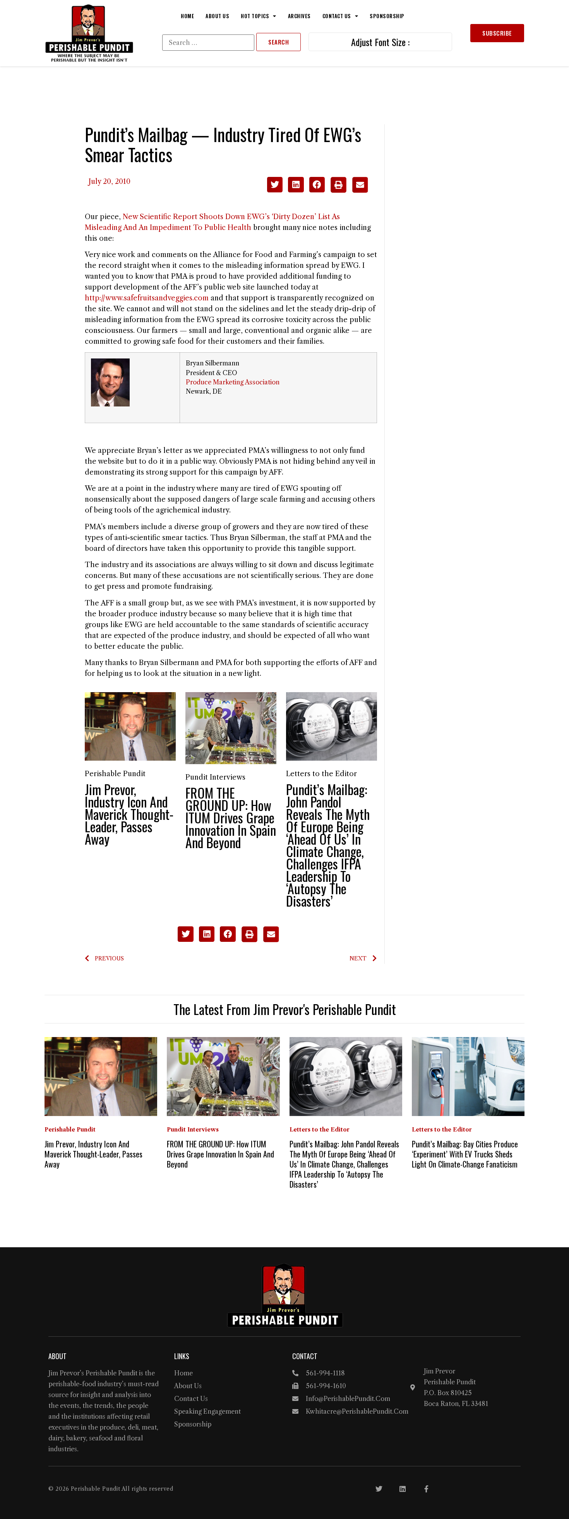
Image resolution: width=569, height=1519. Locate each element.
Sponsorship (387, 16)
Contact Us (336, 16)
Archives (299, 16)
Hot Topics (255, 16)
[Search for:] (208, 42)
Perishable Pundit (115, 774)
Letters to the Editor (321, 774)
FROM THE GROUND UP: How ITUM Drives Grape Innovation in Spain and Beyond (230, 817)
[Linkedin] (403, 1489)
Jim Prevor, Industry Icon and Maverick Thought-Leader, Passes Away (129, 814)
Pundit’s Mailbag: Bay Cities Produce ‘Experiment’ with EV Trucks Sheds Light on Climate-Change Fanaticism (465, 1154)
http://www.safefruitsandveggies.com (147, 298)
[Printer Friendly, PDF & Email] (349, 190)
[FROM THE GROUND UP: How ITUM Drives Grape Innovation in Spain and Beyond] (230, 727)
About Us (217, 16)
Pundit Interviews (215, 777)
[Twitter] (379, 1489)
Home (187, 16)
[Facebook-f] (426, 1489)
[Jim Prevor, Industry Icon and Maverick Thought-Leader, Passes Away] (130, 726)
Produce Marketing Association (232, 382)
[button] (275, 185)
